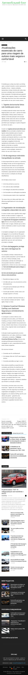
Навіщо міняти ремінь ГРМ (18, 628)
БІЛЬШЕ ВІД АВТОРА (18, 433)
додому (3, 42)
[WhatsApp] (13, 65)
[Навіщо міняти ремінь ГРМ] (5, 630)
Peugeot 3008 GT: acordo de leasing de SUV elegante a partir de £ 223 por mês (20, 424)
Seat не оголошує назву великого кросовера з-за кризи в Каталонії (17, 514)
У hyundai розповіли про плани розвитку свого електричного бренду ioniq (18, 537)
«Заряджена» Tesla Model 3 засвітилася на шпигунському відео (18, 622)
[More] (17, 65)
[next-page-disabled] (5, 462)
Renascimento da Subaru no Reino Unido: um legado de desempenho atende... (18, 586)
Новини (18, 667)
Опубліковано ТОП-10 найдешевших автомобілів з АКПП (12, 492)
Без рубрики (9, 42)
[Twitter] (6, 65)
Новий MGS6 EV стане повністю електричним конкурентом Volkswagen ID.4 (18, 553)
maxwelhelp (4, 495)
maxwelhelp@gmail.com (19, 663)
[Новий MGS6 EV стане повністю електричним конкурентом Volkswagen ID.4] (5, 553)
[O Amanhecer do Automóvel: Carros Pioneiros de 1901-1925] (5, 448)
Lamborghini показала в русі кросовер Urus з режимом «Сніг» (18, 614)
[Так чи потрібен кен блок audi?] (5, 530)
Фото (23, 667)
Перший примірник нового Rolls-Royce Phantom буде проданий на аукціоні (18, 522)
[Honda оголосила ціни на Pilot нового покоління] (5, 569)
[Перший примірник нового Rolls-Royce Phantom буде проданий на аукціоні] (5, 522)
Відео (10, 667)
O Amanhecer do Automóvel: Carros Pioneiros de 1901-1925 (17, 448)
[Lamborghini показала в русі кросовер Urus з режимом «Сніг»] (5, 615)
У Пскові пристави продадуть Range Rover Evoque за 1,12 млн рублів (18, 545)
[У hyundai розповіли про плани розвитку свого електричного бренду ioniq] (5, 538)
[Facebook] (3, 65)
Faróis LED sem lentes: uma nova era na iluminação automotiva (18, 455)
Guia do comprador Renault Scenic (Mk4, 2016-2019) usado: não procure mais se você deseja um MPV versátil (8, 425)
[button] (2, 39)
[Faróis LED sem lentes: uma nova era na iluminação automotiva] (5, 456)
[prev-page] (3, 462)
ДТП (14, 667)
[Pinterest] (10, 65)
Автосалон (5, 667)
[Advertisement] (14, 22)
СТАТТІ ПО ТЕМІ (6, 433)
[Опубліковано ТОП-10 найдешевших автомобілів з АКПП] (14, 479)
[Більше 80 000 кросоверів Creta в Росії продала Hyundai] (5, 561)
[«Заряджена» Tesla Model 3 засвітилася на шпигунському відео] (5, 623)
